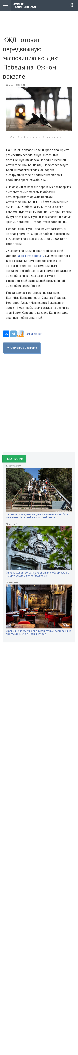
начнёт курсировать (30, 256)
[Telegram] (13, 333)
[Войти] (71, 5)
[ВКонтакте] (6, 333)
